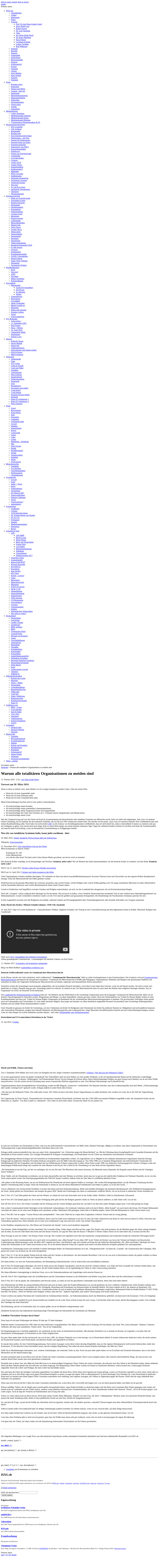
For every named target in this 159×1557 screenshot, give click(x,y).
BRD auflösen (16, 627)
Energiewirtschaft (13, 196)
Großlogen (15, 509)
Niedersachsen (16, 473)
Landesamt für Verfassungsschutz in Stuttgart (22, 995)
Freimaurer (15, 520)
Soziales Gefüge (17, 312)
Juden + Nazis (16, 484)
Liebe (13, 437)
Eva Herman (16, 468)
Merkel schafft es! (18, 305)
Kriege (13, 430)
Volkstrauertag (16, 718)
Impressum (15, 17)
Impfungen (15, 93)
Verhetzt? (14, 672)
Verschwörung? (17, 502)
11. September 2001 (19, 323)
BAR (13, 270)
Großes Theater (17, 622)
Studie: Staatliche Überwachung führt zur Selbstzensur (35, 838)
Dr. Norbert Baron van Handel (23, 515)
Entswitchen (16, 413)
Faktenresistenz (17, 212)
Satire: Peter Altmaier (19, 261)
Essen (8, 82)
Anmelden (10, 1469)
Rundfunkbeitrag (12, 267)
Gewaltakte (20, 547)
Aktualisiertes (16, 13)
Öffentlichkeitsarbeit (14, 676)
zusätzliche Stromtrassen (20, 189)
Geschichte (15, 620)
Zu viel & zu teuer (18, 187)
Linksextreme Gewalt (19, 669)
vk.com (107, 1483)
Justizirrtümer (16, 428)
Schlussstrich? (16, 64)
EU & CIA (15, 518)
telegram (76, 1483)
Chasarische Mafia (18, 332)
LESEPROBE (43, 1548)
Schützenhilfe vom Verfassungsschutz (74, 1012)
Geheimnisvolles (17, 422)
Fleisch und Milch (18, 89)
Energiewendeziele (18, 145)
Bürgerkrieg (15, 299)
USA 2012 (15, 714)
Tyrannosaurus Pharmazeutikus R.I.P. (25, 122)
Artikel (13, 15)
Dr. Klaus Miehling (23, 37)
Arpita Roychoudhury (24, 288)
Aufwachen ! (16, 321)
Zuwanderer (11, 283)
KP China (15, 573)
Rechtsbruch (16, 386)
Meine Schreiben (17, 279)
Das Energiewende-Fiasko (21, 136)
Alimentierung (16, 296)
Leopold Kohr (16, 634)
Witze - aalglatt (12, 761)
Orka (18, 33)
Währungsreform (17, 379)
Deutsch (14, 62)
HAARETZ (15, 567)
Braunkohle (15, 131)
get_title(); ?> (6, 1445)
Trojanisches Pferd (18, 631)
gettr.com (100, 1483)
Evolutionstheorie (18, 741)
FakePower (15, 151)
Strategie (14, 49)
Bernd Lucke (21, 538)
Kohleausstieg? (17, 169)
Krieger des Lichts (18, 678)
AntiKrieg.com (12, 705)
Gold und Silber (17, 368)
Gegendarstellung (18, 687)
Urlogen (14, 511)
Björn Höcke (21, 540)
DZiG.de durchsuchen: (10, 1492)
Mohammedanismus (24, 549)
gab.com (93, 1483)
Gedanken (15, 419)
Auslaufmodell (16, 560)
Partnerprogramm (120, 1548)
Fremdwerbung (9, 1536)
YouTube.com (84, 1483)
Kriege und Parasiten (19, 745)
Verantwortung (17, 455)
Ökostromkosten (17, 194)
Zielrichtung (15, 58)
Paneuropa (15, 526)
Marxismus (15, 580)
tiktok (62, 1483)
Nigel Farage (16, 446)
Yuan (13, 361)
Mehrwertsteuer (17, 355)
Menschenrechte (12, 464)
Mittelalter (15, 171)
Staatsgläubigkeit (17, 593)
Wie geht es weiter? (18, 614)
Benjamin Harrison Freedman (22, 660)
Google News (16, 229)
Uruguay (14, 605)
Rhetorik (14, 681)
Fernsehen (15, 417)
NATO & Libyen (17, 587)
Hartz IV (14, 703)
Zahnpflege (15, 109)
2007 (50, 824)
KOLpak (5, 1528)
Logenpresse (11, 506)
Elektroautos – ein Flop (20, 138)
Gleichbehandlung (18, 471)
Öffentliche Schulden (19, 658)
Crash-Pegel (15, 390)
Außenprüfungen (17, 348)
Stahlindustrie (16, 176)
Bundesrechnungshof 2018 (21, 245)
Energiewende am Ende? (21, 142)
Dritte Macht (16, 665)
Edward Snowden (18, 564)
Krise (13, 667)
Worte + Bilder (17, 683)
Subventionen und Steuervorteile (24, 350)
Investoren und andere (19, 388)
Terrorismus (15, 491)
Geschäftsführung (18, 640)
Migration (15, 308)
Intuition (14, 426)
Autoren (14, 22)
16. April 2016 (16, 330)
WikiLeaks (15, 692)
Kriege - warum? (17, 576)
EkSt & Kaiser (16, 352)
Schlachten (15, 100)
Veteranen (15, 716)
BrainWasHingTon (18, 689)
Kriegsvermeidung (18, 721)
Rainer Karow (21, 29)
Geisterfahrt (15, 156)
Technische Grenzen (19, 180)
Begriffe (14, 51)
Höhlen (14, 743)
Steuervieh (15, 346)
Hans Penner (21, 40)
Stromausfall (16, 236)
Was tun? (14, 185)
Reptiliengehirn (17, 451)
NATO (13, 723)
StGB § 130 (15, 589)
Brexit (13, 529)
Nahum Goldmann (18, 497)
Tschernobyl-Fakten (19, 265)
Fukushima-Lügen (18, 200)
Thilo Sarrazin (16, 598)
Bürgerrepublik (17, 60)
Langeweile (15, 433)
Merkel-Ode (15, 225)
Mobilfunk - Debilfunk (20, 442)
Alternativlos (16, 643)
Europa (14, 66)
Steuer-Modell (16, 343)
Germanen (10, 725)
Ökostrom (15, 192)
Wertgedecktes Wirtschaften (22, 611)
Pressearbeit (15, 685)
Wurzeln (14, 732)
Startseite (4, 767)
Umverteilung (16, 602)
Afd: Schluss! (16, 129)
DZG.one (56, 1483)
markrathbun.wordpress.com (32, 968)
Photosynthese (16, 259)
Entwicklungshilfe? (18, 149)
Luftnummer (16, 221)
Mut (12, 444)
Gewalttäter (15, 301)
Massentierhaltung (18, 98)
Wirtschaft (10, 357)
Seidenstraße (16, 359)
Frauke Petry (21, 544)
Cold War (15, 694)
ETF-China (15, 363)
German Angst (16, 214)
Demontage (15, 205)
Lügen (13, 439)
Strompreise (15, 241)
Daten (13, 20)
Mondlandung (16, 747)
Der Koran (20, 290)
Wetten (18, 294)
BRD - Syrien (16, 707)
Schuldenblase (16, 649)
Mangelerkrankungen (19, 96)
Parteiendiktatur (17, 281)
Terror (13, 314)
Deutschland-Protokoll (20, 663)
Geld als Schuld (17, 366)
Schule (13, 453)
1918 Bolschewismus (19, 513)
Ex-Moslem (20, 292)
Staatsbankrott (16, 377)
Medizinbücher (12, 111)
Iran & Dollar (16, 712)
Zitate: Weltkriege (18, 696)
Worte (13, 459)
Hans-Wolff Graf (22, 26)
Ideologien (15, 216)
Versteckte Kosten (18, 183)
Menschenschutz (17, 582)
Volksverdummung (18, 243)
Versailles (14, 647)
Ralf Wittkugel (21, 46)
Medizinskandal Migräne (20, 120)
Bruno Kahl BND (18, 562)
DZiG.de (9, 11)
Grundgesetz (11, 477)
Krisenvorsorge (17, 218)
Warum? (14, 53)
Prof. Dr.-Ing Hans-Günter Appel (29, 24)
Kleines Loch (16, 337)
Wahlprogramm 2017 (24, 555)
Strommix (15, 238)
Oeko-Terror (16, 227)
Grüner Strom (16, 165)
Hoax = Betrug (17, 328)
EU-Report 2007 (17, 493)
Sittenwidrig (15, 232)
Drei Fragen (15, 325)
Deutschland (11, 616)
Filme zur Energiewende (20, 198)
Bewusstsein (16, 410)
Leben (13, 435)
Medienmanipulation (19, 524)
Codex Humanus (17, 113)
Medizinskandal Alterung (21, 116)
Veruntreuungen (17, 607)
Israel (13, 482)
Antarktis (14, 736)
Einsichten (15, 87)
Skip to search (23, 2)
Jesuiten (14, 522)
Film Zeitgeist (16, 375)
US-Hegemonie (17, 600)
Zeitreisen (15, 756)
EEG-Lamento (16, 127)
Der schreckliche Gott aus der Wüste (32, 846)
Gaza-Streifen (16, 710)
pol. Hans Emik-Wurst (24, 35)
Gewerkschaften (17, 158)
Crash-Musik (16, 392)
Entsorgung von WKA (20, 147)
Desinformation (17, 207)
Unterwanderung (17, 317)
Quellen (16, 1022)
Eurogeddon (16, 654)
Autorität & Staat (12, 531)
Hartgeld (14, 397)
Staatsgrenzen (16, 596)
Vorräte (14, 107)
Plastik (13, 448)
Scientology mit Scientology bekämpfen (31, 963)
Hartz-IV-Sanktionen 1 (20, 399)
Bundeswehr (16, 133)
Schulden (14, 370)
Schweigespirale (16, 842)
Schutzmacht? (16, 752)
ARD (13, 274)
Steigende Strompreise (19, 178)
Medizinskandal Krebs (20, 118)
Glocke (14, 71)
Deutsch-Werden (17, 730)
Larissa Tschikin (22, 44)
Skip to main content (9, 2)
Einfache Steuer (17, 341)
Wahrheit (14, 80)
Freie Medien (16, 73)
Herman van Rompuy (19, 636)
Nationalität (15, 55)
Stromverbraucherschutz (15, 125)
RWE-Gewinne (17, 174)
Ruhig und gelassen (18, 310)
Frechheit (14, 276)
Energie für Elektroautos (20, 140)
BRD (13, 629)
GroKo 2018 (16, 163)
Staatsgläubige (16, 591)
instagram (68, 1483)
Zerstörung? (15, 625)
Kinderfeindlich (17, 167)
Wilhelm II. (15, 674)
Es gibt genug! (16, 247)
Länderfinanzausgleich (20, 656)
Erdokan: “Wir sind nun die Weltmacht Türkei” (105, 1073)
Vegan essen (16, 104)
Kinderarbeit (16, 252)
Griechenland (16, 372)
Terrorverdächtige (18, 495)
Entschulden (16, 651)
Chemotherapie (17, 475)
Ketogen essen (16, 84)
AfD (13, 533)
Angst (13, 408)
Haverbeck (15, 569)
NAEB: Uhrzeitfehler (19, 256)
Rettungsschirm (17, 698)
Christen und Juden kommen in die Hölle (37, 872)
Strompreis (15, 263)
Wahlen (14, 609)
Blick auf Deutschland (24, 542)
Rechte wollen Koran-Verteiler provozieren (39, 868)
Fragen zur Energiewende (21, 154)
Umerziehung (21, 553)
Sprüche (14, 78)
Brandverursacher (18, 203)
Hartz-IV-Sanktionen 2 (20, 401)
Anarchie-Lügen (17, 558)
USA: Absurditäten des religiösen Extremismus (28, 957)
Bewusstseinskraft (18, 739)
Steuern (9, 339)
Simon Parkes (16, 754)
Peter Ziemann (16, 404)
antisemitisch (16, 504)
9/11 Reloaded (11, 319)
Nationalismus (16, 488)
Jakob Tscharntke (18, 303)
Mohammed (15, 285)
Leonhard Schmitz (23, 42)
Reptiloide (15, 750)
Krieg (13, 486)
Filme (8, 406)
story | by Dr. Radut (8, 1555)
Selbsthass (20, 551)
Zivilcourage (16, 462)
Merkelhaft (15, 645)
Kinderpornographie (19, 701)
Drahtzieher (15, 334)
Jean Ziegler (15, 571)
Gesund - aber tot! (18, 91)
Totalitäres (15, 466)
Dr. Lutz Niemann (23, 31)
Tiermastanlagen (17, 102)
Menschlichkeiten (18, 223)
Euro (13, 384)
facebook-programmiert (20, 759)
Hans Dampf (16, 75)
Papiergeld (15, 381)
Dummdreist (16, 209)
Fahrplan (14, 69)
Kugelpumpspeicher (19, 254)
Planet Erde (10, 734)
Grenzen (14, 160)
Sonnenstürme (16, 234)
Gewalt (14, 424)
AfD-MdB (20, 535)
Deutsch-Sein (16, 727)
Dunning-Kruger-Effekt (20, 395)
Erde (13, 415)
